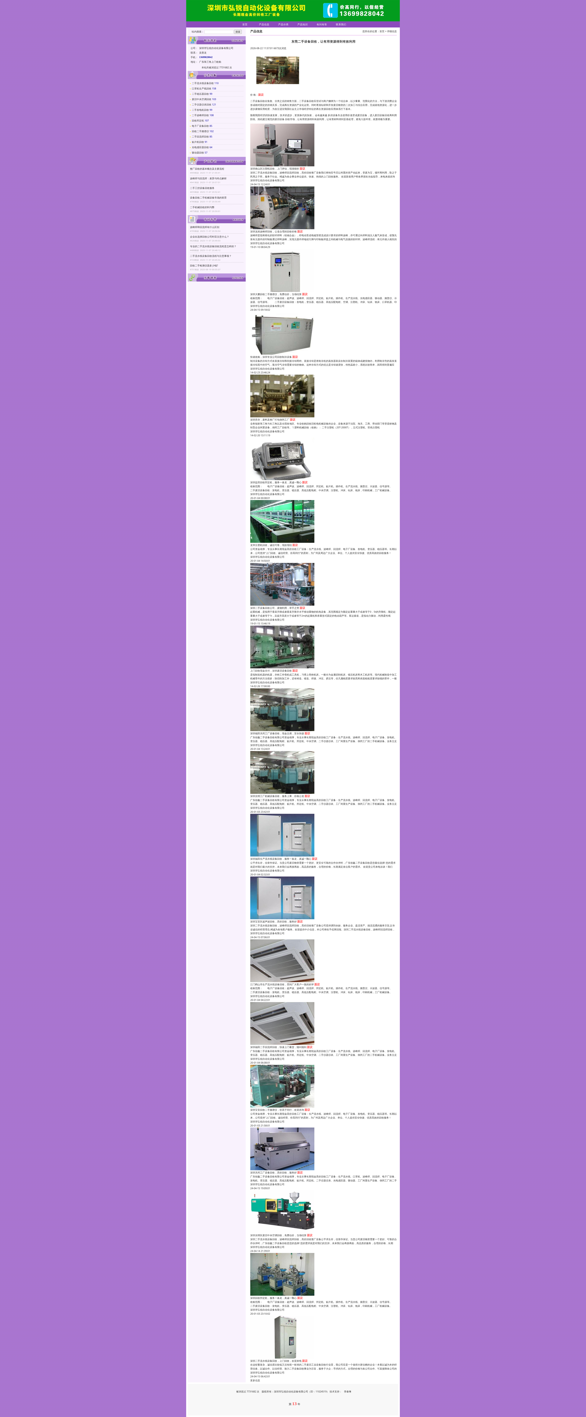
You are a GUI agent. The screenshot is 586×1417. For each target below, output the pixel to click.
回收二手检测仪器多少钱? (204, 265)
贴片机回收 (198, 142)
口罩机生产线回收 (201, 88)
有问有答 (322, 24)
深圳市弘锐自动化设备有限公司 (267, 180)
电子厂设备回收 (200, 126)
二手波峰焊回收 (200, 115)
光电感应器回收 (200, 147)
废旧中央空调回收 (201, 99)
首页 (245, 24)
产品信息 (264, 24)
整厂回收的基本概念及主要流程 (207, 168)
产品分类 (283, 24)
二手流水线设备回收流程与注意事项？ (211, 256)
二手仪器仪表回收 (201, 104)
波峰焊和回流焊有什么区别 (204, 227)
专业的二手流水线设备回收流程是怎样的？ (213, 246)
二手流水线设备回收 (203, 83)
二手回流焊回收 (200, 136)
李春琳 (347, 1391)
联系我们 (341, 24)
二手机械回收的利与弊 (202, 207)
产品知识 (302, 24)
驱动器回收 (198, 152)
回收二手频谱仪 (200, 131)
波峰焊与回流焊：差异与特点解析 (208, 178)
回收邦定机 (198, 120)
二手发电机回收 (200, 110)
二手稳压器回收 (200, 94)
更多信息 (255, 1380)
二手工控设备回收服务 (202, 188)
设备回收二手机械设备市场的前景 (208, 197)
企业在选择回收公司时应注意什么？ (209, 236)
